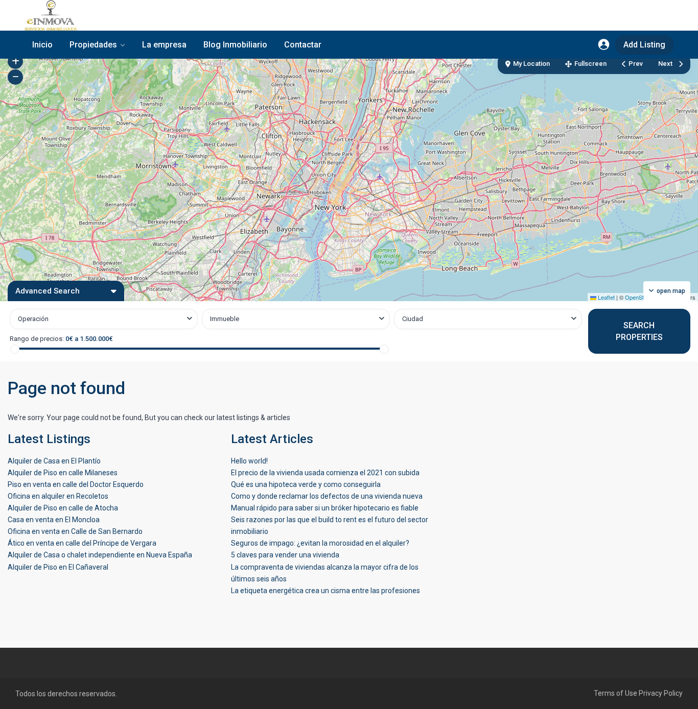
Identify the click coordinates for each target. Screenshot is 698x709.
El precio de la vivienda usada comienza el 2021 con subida (325, 473)
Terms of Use (615, 693)
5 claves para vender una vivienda (285, 555)
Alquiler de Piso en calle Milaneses (63, 473)
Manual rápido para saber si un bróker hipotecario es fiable (324, 508)
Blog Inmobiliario (235, 45)
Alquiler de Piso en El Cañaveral (58, 567)
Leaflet (605, 297)
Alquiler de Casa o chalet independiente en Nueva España (100, 555)
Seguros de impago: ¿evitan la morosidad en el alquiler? (320, 543)
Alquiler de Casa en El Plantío (54, 461)
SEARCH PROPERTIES (639, 331)
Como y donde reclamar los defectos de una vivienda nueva (327, 496)
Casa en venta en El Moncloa (54, 520)
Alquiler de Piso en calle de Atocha (63, 508)
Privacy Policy (661, 693)
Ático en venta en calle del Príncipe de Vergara (82, 543)
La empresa (164, 45)
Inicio (42, 45)
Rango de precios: (37, 339)
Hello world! (249, 461)
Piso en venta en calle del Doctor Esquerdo (76, 484)
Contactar (302, 45)
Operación (33, 319)
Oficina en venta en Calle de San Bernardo (75, 531)
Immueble (224, 319)
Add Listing (644, 45)
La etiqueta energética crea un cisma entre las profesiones (325, 590)
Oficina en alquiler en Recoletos (58, 496)
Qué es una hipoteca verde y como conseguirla (306, 484)
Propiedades (93, 45)
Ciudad (412, 319)
